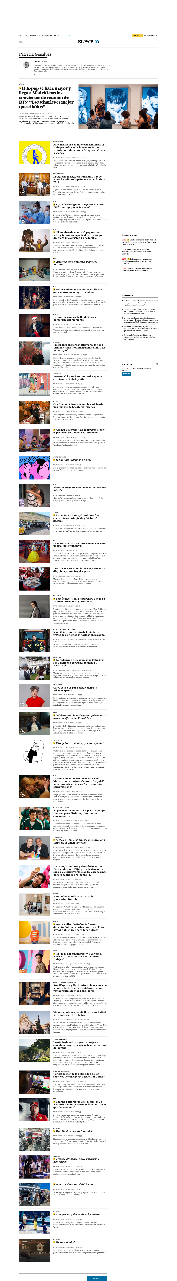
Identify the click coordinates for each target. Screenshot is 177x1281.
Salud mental (58, 685)
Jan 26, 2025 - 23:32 (78, 791)
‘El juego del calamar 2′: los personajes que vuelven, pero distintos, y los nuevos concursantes (79, 814)
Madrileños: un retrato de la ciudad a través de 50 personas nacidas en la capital (79, 633)
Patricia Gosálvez (35, 54)
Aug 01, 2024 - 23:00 (74, 1247)
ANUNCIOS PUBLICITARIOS (61, 1071)
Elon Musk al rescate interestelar (75, 1131)
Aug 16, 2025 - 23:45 (77, 525)
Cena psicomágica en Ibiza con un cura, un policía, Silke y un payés (79, 544)
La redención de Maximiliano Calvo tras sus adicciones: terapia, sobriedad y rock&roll (78, 663)
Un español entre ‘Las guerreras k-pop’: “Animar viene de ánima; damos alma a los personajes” (79, 348)
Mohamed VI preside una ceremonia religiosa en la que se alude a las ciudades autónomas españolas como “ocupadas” (141, 303)
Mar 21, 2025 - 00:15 (74, 695)
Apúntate (126, 374)
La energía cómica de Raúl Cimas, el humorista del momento (75, 318)
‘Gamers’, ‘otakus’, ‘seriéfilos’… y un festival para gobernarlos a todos (79, 1013)
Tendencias (57, 373)
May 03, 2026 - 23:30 (79, 187)
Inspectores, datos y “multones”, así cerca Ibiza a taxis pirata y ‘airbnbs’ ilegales (76, 518)
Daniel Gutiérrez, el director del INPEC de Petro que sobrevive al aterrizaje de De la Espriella (139, 242)
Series (55, 202)
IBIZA (55, 540)
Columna (56, 1128)
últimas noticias (129, 235)
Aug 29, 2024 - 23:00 (74, 1136)
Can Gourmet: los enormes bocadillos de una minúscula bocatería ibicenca (78, 405)
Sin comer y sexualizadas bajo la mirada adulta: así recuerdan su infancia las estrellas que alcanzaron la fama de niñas (140, 329)
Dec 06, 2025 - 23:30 (73, 297)
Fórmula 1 (57, 1099)
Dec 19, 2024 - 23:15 (73, 879)
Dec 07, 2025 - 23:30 (78, 269)
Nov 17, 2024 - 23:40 (73, 995)
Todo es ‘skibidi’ (65, 1242)
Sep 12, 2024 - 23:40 (73, 1112)
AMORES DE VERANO (59, 457)
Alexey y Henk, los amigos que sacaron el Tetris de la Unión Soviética (79, 841)
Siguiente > (97, 1278)
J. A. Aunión (70, 639)
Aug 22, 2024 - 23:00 (74, 1166)
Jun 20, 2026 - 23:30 (78, 157)
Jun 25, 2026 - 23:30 (44, 113)
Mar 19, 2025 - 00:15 (74, 723)
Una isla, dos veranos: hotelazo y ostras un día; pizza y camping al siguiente (79, 570)
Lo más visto (127, 295)
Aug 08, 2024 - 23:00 (74, 1219)
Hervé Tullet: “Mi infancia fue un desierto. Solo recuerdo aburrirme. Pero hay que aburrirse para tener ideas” (78, 927)
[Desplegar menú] (21, 42)
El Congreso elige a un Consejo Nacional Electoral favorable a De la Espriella (137, 251)
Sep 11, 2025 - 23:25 (77, 412)
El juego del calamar (61, 808)
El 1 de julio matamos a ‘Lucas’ (74, 460)
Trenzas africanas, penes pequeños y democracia (76, 1160)
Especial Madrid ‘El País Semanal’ (65, 629)
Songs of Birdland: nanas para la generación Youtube (73, 898)
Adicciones (57, 657)
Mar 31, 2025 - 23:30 (84, 670)
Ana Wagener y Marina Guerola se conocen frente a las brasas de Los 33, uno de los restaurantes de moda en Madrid (80, 988)
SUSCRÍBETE (137, 35)
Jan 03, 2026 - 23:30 (78, 242)
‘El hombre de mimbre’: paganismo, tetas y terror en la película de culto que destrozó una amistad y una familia (78, 235)
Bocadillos (57, 401)
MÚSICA (21, 84)
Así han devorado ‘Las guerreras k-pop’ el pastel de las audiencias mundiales (79, 431)
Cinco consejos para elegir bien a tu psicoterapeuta (75, 689)
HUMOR (55, 286)
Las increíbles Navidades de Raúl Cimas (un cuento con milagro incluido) (78, 291)
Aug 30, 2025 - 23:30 (79, 437)
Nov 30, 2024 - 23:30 (82, 964)
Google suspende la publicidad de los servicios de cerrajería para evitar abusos (79, 1075)
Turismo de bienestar (60, 1039)
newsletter (127, 364)
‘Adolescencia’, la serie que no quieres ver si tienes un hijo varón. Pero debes (79, 717)
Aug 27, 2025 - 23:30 (73, 495)
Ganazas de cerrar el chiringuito (75, 1184)
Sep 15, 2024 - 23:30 (78, 1081)
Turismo (56, 512)
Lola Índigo (57, 596)
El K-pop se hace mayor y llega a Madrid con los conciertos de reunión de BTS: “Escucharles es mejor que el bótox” (46, 97)
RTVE (55, 259)
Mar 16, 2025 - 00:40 (74, 748)
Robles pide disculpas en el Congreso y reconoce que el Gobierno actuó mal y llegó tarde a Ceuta (140, 337)
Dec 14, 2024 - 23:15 (78, 934)
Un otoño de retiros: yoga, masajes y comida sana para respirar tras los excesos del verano (79, 1045)
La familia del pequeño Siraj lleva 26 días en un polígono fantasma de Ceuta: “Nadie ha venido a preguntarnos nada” (140, 311)
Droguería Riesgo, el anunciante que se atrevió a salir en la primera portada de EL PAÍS (79, 180)
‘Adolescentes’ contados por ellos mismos (75, 263)
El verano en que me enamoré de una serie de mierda (79, 489)
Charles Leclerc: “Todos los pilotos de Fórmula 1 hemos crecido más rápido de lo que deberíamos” (79, 1105)
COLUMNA (56, 1211)
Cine (54, 229)
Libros (55, 921)
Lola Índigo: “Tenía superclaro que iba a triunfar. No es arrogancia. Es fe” (79, 600)
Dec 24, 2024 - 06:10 (82, 820)
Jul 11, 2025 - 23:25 (77, 550)
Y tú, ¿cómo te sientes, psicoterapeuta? (80, 743)
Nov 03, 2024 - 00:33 (83, 1019)
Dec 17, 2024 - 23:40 (73, 904)
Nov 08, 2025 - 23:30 (79, 355)
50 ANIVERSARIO (58, 174)
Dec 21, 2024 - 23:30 (82, 847)
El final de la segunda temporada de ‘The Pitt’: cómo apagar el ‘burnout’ (78, 206)
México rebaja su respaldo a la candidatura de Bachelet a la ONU (137, 269)
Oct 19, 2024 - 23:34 (73, 1052)
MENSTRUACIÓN (58, 142)
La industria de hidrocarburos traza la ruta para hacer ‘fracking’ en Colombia (138, 261)
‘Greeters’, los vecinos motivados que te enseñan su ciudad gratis (77, 378)
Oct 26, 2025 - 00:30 (74, 384)
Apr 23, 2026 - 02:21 (78, 212)
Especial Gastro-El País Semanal (64, 982)
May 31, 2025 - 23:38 (73, 606)
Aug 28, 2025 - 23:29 (73, 465)
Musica (55, 894)
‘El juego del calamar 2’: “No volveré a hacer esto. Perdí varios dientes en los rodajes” (77, 957)
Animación (57, 342)
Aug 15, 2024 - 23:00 (74, 1189)
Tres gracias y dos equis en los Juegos (78, 1214)
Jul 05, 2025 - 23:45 (77, 576)
